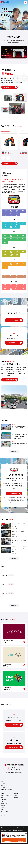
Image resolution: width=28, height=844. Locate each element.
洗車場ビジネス (17, 781)
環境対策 (15, 779)
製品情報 (6, 163)
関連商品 (3, 805)
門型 (2, 797)
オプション (3, 809)
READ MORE (13, 451)
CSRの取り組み (17, 776)
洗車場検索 (16, 793)
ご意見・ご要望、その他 (5, 821)
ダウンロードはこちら (13, 320)
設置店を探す (14, 493)
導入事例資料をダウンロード (20, 838)
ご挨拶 (2, 779)
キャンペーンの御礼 (5, 587)
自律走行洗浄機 (4, 803)
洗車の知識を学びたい (7, 841)
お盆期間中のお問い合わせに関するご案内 (11, 578)
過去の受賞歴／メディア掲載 (6, 789)
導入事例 (15, 783)
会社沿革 (3, 787)
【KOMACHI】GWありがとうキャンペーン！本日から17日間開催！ (13, 597)
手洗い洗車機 (3, 799)
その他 (2, 807)
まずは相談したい (20, 841)
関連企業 (3, 785)
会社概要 (3, 777)
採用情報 (3, 822)
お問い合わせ (3, 815)
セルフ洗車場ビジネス (9, 379)
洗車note (16, 797)
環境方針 (15, 777)
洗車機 (2, 793)
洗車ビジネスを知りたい (7, 838)
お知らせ (15, 795)
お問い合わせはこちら (13, 342)
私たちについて (7, 87)
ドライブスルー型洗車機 (5, 795)
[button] (8, 158)
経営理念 (3, 781)
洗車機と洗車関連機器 (5, 817)
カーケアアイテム (4, 811)
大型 (2, 801)
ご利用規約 (3, 824)
